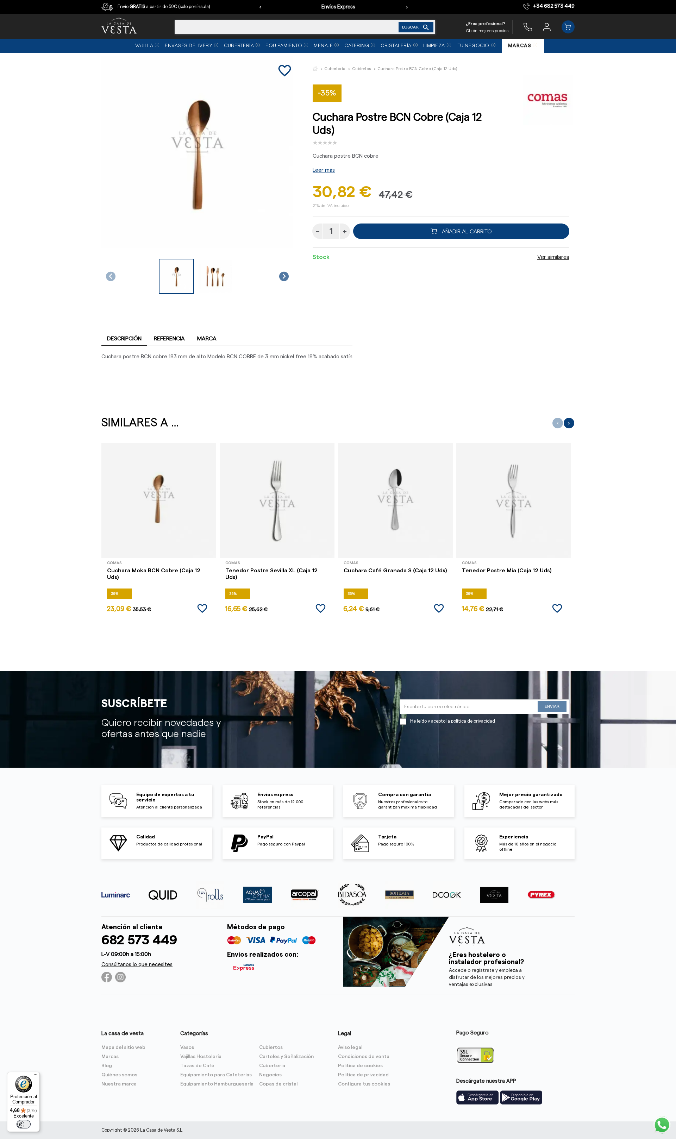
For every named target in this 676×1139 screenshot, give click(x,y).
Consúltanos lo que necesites (137, 964)
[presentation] (260, 7)
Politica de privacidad (363, 1074)
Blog (106, 1065)
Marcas (110, 1056)
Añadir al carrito (466, 231)
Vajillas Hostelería (200, 1056)
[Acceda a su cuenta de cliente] (547, 27)
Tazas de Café (197, 1065)
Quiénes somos (119, 1074)
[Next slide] (284, 276)
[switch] (24, 1124)
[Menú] (35, 1076)
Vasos (187, 1047)
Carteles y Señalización (286, 1056)
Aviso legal (350, 1047)
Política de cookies (360, 1065)
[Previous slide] (110, 276)
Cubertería (272, 1065)
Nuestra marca (119, 1084)
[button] (176, 276)
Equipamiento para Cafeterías (216, 1074)
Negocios (270, 1074)
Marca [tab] (207, 338)
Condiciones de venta (363, 1056)
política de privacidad (473, 721)
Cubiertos (271, 1047)
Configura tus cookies (364, 1084)
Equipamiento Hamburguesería (217, 1084)
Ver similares (553, 257)
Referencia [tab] (169, 338)
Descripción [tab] (124, 338)
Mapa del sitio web (123, 1047)
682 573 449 (139, 940)
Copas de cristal (278, 1084)
